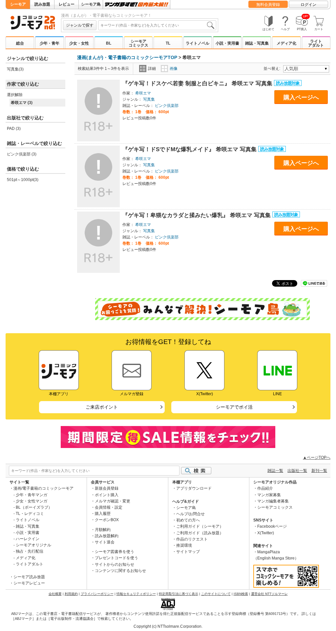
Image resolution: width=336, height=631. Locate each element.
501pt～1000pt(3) (22, 179)
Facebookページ (272, 526)
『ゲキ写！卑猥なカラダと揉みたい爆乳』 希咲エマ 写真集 (197, 215)
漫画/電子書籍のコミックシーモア (43, 488)
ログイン (308, 4)
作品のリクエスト (192, 539)
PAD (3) (14, 128)
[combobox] (157, 25)
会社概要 (55, 594)
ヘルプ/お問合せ (190, 514)
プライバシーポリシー (97, 594)
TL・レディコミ (30, 513)
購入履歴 (103, 513)
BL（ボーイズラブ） (34, 507)
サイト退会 (105, 542)
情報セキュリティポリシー (136, 594)
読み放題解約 (106, 536)
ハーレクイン (27, 539)
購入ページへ (301, 97)
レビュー (66, 4)
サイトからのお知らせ (114, 564)
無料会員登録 (268, 4)
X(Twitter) (265, 533)
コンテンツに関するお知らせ (120, 570)
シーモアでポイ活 (234, 407)
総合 (20, 43)
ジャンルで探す (80, 25)
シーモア (18, 4)
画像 (174, 68)
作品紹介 (265, 488)
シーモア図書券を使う (114, 551)
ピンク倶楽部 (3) (21, 154)
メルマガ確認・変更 (112, 501)
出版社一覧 (297, 470)
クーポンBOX (107, 520)
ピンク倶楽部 (166, 105)
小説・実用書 (227, 43)
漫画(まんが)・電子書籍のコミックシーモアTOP (127, 57)
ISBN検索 (241, 594)
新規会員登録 (106, 488)
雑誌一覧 (275, 470)
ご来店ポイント (102, 407)
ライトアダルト (316, 43)
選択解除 (15, 94)
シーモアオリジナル (33, 545)
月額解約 (103, 529)
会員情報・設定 (108, 507)
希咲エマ (143, 93)
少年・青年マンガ (31, 495)
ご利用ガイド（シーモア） (199, 526)
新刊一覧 (319, 470)
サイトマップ (188, 551)
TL (168, 43)
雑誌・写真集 (257, 43)
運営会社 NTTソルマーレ (269, 594)
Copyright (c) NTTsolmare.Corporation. (168, 626)
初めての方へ (188, 520)
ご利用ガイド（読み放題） (199, 533)
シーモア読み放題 (29, 577)
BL (108, 43)
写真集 (149, 99)
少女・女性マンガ (31, 501)
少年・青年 (49, 43)
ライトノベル (197, 43)
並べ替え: (272, 68)
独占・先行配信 (29, 551)
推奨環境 (184, 545)
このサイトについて (216, 594)
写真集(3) (15, 69)
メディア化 (286, 43)
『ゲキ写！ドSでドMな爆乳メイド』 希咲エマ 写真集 (190, 149)
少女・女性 (79, 43)
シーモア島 (91, 4)
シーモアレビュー (29, 583)
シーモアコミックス (138, 43)
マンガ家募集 (269, 495)
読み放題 (42, 4)
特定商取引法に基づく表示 (178, 594)
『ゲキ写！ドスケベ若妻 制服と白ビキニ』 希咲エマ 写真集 (198, 83)
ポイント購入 (106, 495)
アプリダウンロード (194, 488)
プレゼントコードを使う (116, 558)
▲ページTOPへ (316, 457)
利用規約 (71, 594)
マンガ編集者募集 (273, 501)
